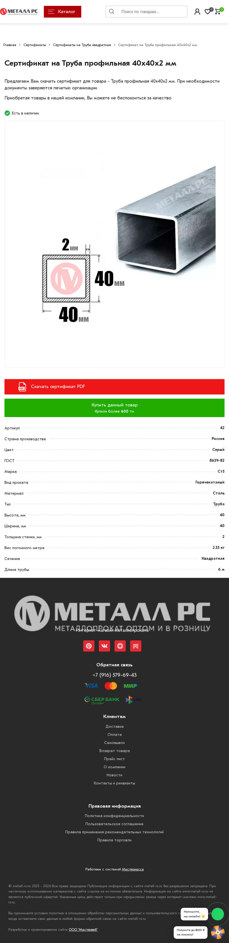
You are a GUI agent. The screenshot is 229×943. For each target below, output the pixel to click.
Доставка (115, 726)
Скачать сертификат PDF (58, 386)
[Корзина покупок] (217, 11)
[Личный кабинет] (197, 11)
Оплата (115, 734)
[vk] (104, 646)
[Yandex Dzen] (120, 646)
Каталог (66, 11)
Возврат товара (114, 750)
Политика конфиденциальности (114, 815)
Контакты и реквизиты (114, 783)
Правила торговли (114, 840)
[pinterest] (88, 646)
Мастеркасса (133, 869)
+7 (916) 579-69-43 (114, 675)
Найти (177, 12)
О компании (114, 767)
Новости (114, 775)
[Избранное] (207, 11)
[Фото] (114, 247)
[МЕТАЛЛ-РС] (112, 618)
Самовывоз (114, 742)
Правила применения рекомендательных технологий (114, 832)
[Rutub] (135, 646)
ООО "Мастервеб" (83, 929)
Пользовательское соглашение (114, 824)
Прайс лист (114, 759)
